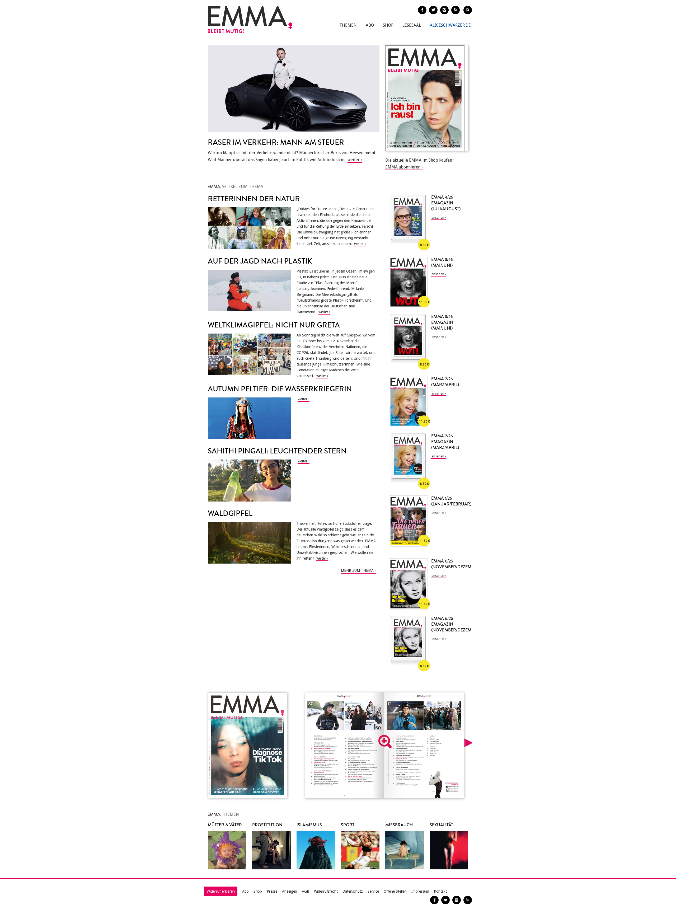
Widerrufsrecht (326, 891)
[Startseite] (250, 19)
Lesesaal (411, 25)
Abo (370, 25)
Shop (388, 25)
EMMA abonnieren (402, 167)
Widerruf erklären (221, 891)
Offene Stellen (395, 891)
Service (373, 891)
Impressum (420, 891)
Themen (348, 25)
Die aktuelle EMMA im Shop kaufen (418, 160)
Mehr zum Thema (357, 570)
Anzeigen (289, 891)
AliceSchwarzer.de (450, 25)
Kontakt (440, 891)
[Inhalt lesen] (385, 741)
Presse (272, 891)
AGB (305, 891)
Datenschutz (352, 891)
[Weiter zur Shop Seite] (426, 98)
